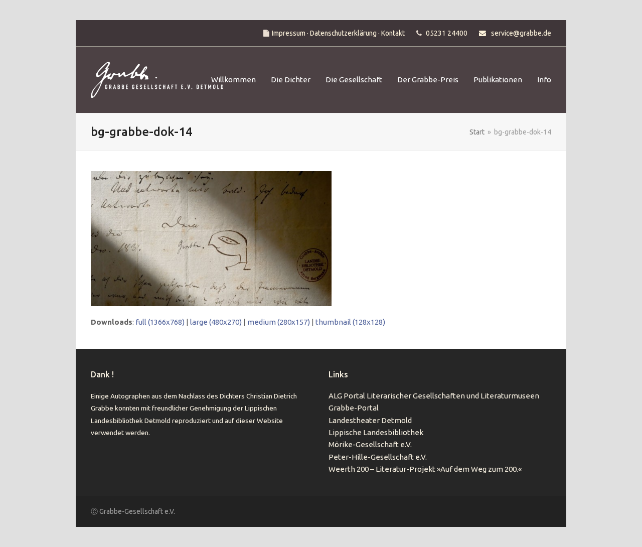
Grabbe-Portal (354, 407)
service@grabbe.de (521, 33)
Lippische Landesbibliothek (376, 432)
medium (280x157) (278, 322)
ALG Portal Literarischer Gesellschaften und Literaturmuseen (434, 395)
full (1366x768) (160, 322)
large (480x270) (216, 322)
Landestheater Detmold (370, 420)
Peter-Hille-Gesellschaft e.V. (378, 457)
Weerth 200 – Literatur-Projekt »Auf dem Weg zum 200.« (425, 469)
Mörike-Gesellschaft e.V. (370, 444)
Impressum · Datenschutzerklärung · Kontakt (338, 33)
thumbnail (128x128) (350, 322)
